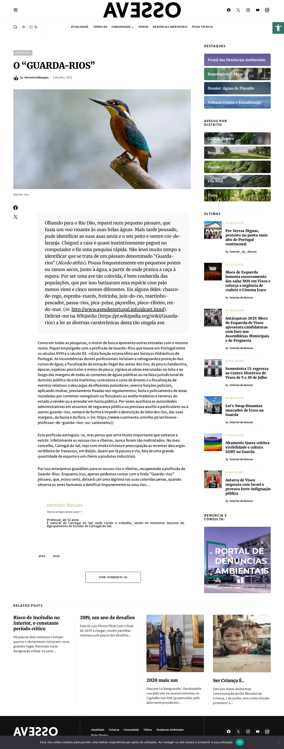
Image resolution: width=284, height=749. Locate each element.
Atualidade (234, 222)
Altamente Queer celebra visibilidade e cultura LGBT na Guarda (247, 447)
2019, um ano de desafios (107, 617)
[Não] (278, 742)
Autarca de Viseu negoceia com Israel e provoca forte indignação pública (248, 486)
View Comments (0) (113, 577)
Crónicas (23, 52)
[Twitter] (238, 10)
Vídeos (148, 729)
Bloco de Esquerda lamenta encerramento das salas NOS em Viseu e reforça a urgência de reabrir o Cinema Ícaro (247, 281)
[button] (278, 28)
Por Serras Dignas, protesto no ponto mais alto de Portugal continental (246, 237)
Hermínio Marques (65, 505)
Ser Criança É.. (228, 680)
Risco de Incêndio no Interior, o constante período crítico (36, 623)
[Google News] (267, 10)
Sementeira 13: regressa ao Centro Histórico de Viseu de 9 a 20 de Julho (246, 373)
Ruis (56, 556)
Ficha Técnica (99, 735)
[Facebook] (228, 10)
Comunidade (131, 729)
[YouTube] (257, 10)
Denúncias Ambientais (170, 729)
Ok (240, 742)
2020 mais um (162, 680)
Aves (41, 556)
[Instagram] (248, 10)
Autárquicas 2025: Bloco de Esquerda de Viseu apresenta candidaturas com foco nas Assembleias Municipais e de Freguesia (247, 329)
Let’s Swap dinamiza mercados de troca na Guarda (244, 410)
